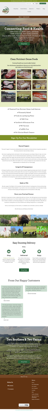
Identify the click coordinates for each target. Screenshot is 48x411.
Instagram (11, 389)
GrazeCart (31, 410)
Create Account (43, 3)
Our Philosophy (35, 384)
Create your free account (8, 258)
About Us (31, 8)
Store (33, 382)
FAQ (33, 392)
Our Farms (34, 386)
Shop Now (16, 8)
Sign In (37, 3)
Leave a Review (35, 394)
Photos (38, 8)
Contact (29, 11)
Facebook (11, 385)
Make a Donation (35, 399)
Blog (44, 8)
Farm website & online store (20, 410)
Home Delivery (23, 8)
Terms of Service (27, 407)
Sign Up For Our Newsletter (35, 396)
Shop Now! (35, 1)
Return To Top (24, 376)
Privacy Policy (20, 407)
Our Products (35, 388)
